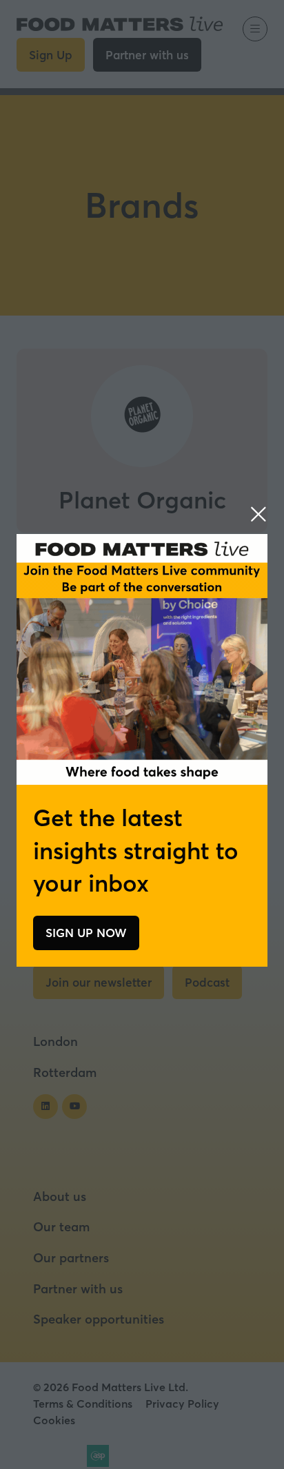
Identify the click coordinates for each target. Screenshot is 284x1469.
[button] (258, 514)
